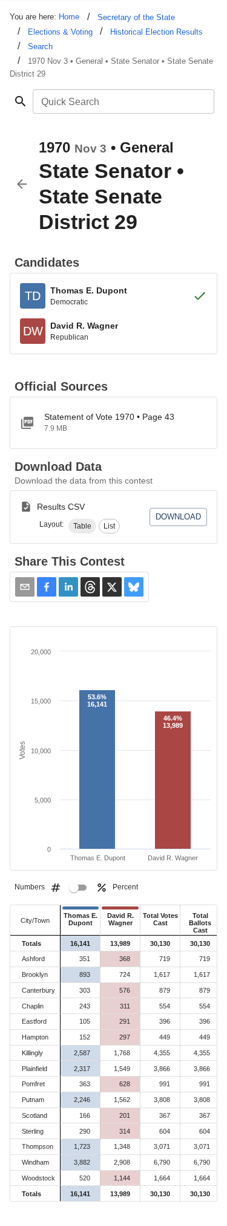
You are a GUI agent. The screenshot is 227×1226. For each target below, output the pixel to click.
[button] (82, 526)
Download (178, 516)
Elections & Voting (60, 31)
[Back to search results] (22, 184)
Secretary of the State (136, 17)
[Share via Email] (25, 587)
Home (69, 16)
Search (40, 46)
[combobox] (122, 101)
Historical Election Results (156, 31)
